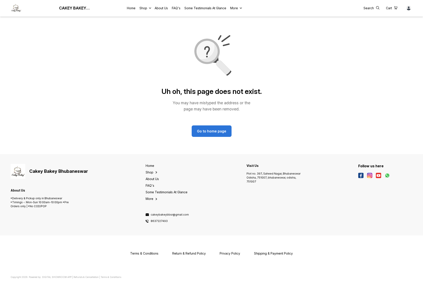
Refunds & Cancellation (86, 277)
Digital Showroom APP (57, 277)
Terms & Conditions (111, 277)
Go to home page (211, 131)
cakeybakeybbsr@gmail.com (170, 214)
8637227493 (159, 221)
